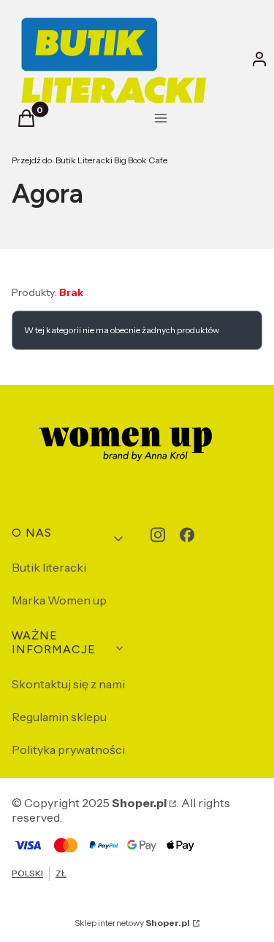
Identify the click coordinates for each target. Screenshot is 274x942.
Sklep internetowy (132, 922)
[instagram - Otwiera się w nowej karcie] (158, 535)
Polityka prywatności (68, 749)
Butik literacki (49, 567)
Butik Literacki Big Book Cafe (89, 160)
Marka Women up (59, 600)
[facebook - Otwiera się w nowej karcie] (187, 535)
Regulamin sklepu (59, 716)
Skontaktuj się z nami (68, 684)
